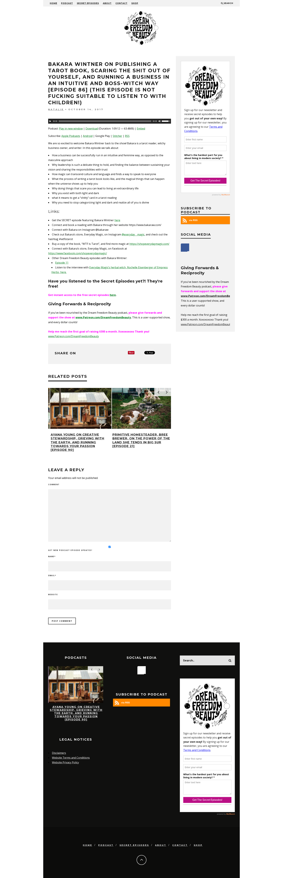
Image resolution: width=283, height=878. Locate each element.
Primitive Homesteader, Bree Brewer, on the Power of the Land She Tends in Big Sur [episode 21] (139, 440)
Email (52, 575)
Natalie (56, 109)
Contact (121, 3)
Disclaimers (59, 753)
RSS (127, 136)
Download (91, 128)
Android (88, 136)
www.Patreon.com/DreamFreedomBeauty (103, 317)
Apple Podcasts (70, 136)
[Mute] (159, 121)
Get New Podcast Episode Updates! (70, 550)
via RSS (193, 220)
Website (53, 594)
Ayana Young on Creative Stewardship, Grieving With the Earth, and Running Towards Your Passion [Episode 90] (75, 442)
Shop (134, 3)
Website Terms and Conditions (71, 757)
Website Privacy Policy (65, 762)
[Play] (50, 121)
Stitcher (117, 136)
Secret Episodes (88, 3)
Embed (141, 128)
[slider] (166, 121)
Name (52, 556)
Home (53, 3)
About (107, 3)
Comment (53, 484)
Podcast (67, 3)
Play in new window (71, 128)
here (117, 220)
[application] (109, 121)
